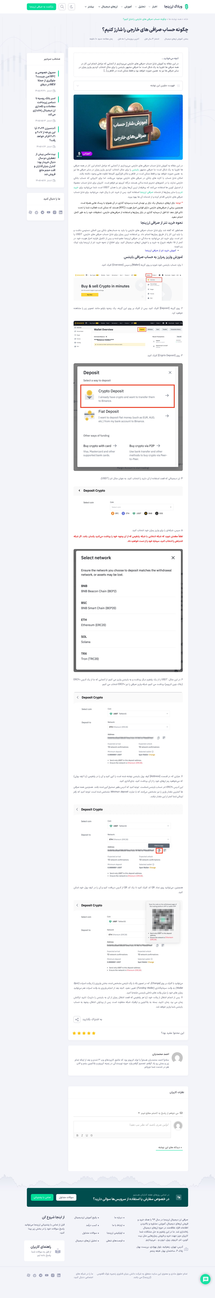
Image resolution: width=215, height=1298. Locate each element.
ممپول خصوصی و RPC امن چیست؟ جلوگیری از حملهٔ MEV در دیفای (45, 79)
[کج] (82, 1135)
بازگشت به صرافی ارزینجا (41, 7)
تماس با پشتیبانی (42, 1197)
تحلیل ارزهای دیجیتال (86, 1241)
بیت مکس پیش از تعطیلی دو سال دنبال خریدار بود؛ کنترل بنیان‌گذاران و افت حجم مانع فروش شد (44, 164)
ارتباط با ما (117, 1225)
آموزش (128, 7)
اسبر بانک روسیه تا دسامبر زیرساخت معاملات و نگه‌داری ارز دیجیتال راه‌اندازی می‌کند (44, 106)
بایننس (135, 170)
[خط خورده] (91, 1135)
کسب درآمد (91, 1225)
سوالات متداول (66, 1197)
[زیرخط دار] (86, 1135)
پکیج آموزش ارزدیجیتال (85, 1217)
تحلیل (141, 7)
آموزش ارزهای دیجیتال (173, 38)
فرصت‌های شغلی (114, 1241)
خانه (186, 19)
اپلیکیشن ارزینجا (114, 1233)
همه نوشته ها (175, 19)
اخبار (154, 7)
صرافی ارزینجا (146, 192)
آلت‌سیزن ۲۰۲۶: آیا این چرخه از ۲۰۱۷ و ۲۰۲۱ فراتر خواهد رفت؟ (45, 134)
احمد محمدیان (160, 1054)
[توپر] (77, 1135)
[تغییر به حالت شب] (71, 6)
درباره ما (118, 1217)
